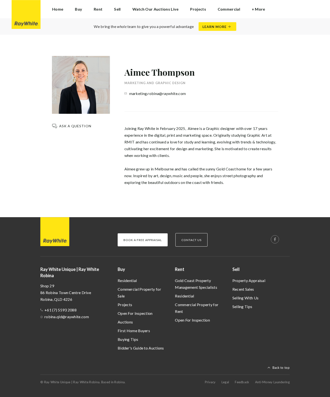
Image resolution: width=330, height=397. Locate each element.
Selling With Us (245, 298)
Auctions (125, 322)
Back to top (281, 368)
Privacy (210, 382)
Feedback (242, 382)
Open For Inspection (135, 313)
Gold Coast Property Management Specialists (196, 283)
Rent (179, 269)
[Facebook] (275, 239)
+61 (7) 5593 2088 (60, 310)
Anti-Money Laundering (272, 382)
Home (57, 9)
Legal (225, 382)
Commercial (229, 9)
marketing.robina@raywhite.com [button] (157, 93)
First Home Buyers (134, 330)
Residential (127, 280)
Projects (198, 9)
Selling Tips (242, 306)
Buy (121, 269)
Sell (236, 269)
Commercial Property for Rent (196, 308)
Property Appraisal (248, 280)
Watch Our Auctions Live (155, 9)
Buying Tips (128, 339)
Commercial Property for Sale (139, 292)
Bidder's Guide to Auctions (141, 348)
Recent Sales (243, 289)
